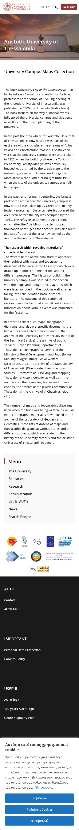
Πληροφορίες (44, 787)
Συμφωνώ (40, 798)
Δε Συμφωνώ (39, 821)
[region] (39, 784)
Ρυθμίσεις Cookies (40, 809)
